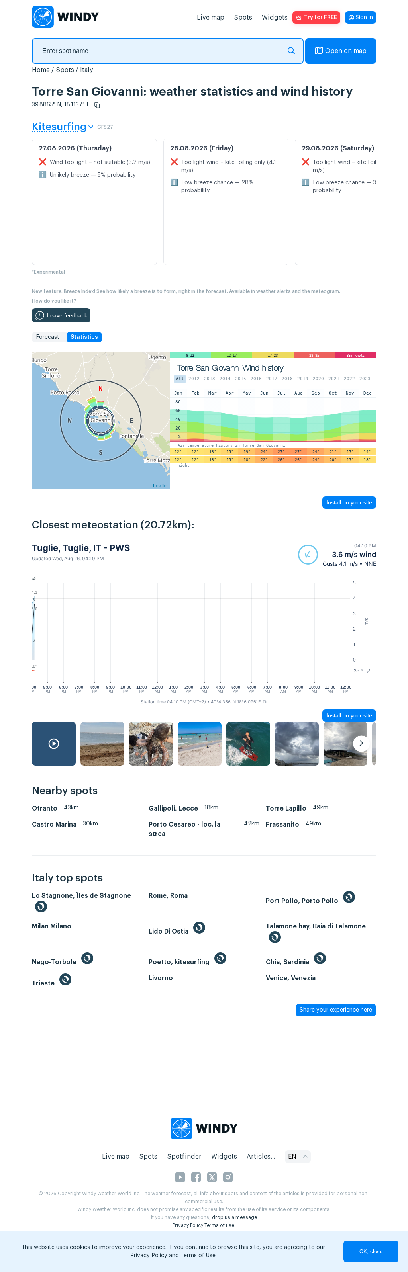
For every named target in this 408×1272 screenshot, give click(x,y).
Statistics (84, 337)
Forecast (47, 337)
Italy (86, 70)
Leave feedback (67, 315)
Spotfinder (184, 1156)
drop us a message (234, 1217)
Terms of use (219, 1225)
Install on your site (349, 502)
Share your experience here (336, 1010)
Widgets (275, 17)
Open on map (346, 51)
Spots (243, 17)
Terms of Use (198, 1255)
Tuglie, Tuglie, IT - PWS (81, 548)
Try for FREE (320, 17)
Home (41, 70)
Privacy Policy (188, 1225)
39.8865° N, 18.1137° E (61, 104)
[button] (97, 105)
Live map (210, 17)
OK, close (370, 1251)
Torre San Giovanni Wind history (230, 368)
